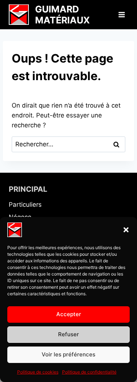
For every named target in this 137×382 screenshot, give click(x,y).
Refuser (68, 334)
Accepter (68, 314)
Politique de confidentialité (89, 372)
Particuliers (25, 204)
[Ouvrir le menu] (121, 14)
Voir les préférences (68, 354)
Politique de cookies (37, 372)
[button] (126, 229)
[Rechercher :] (68, 144)
